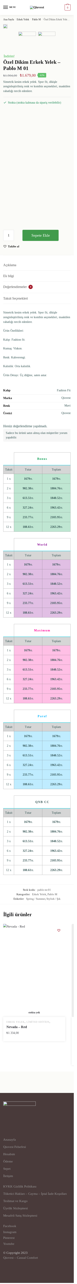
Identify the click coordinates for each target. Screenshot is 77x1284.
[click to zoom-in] (5, 27)
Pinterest (9, 1237)
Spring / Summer (35, 898)
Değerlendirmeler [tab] (17, 287)
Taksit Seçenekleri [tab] (15, 298)
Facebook (9, 1226)
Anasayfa (9, 1139)
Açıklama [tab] (9, 265)
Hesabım (9, 1154)
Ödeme (8, 1161)
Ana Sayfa (8, 19)
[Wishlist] (59, 930)
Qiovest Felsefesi (14, 1147)
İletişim (8, 1176)
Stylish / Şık (53, 898)
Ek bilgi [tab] (8, 276)
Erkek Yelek (23, 19)
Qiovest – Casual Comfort (20, 1257)
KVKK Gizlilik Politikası (19, 1186)
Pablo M (36, 19)
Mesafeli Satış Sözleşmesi (20, 1215)
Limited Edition (38, 1022)
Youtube (8, 1243)
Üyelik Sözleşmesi (15, 1208)
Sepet (6, 1168)
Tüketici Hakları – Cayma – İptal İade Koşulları (35, 1193)
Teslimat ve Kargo (15, 1201)
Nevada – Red (16, 1027)
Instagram (9, 1232)
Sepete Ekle (40, 235)
